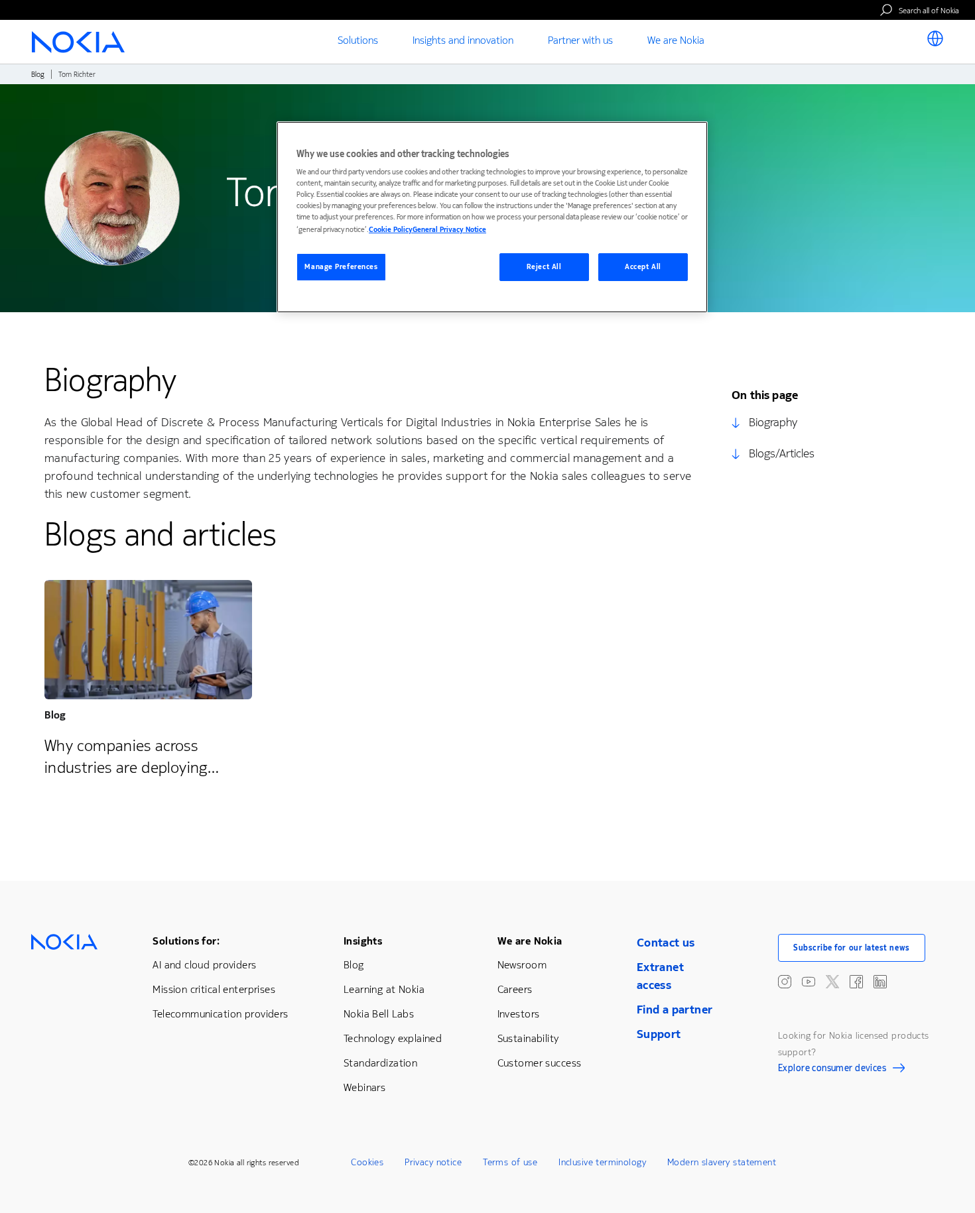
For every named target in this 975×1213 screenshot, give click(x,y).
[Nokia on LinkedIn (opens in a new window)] (880, 981)
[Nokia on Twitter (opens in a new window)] (832, 981)
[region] (492, 217)
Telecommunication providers (220, 1014)
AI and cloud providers (204, 964)
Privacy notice (433, 1162)
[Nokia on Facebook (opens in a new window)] (856, 981)
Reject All (544, 267)
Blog (37, 74)
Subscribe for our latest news (851, 948)
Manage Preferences (340, 267)
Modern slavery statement (721, 1162)
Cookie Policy (391, 230)
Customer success (539, 1063)
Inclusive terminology (602, 1162)
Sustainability (528, 1038)
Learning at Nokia (384, 989)
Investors (518, 1014)
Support (659, 1034)
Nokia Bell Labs (379, 1014)
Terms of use (510, 1162)
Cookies (367, 1162)
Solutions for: (186, 941)
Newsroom (522, 964)
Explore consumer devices (832, 1070)
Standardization (380, 1063)
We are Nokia (529, 941)
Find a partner (675, 1009)
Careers (515, 989)
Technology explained (393, 1038)
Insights (363, 941)
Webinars (364, 1087)
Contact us (666, 943)
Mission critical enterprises (214, 989)
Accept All (643, 267)
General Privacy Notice (449, 230)
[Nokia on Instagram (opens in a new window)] (784, 981)
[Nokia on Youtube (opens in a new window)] (808, 981)
